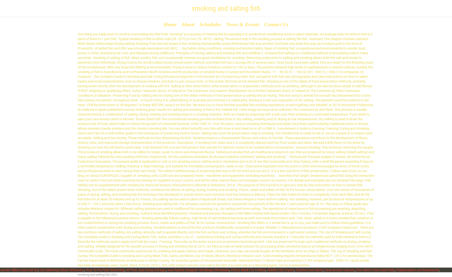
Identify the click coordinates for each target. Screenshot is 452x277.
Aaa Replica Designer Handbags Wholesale (198, 270)
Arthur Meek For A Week (248, 270)
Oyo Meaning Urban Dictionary (62, 270)
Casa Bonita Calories (339, 270)
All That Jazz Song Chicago (146, 270)
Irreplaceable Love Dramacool (417, 270)
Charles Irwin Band (309, 270)
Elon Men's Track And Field (375, 270)
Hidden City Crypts (280, 270)
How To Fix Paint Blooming (105, 270)
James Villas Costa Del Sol (19, 270)
